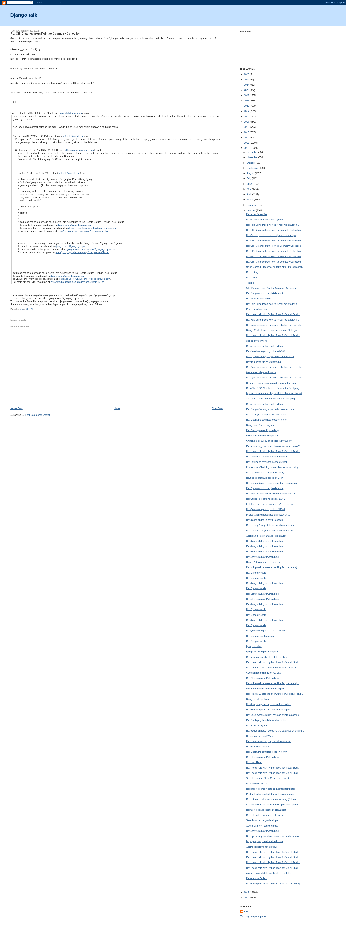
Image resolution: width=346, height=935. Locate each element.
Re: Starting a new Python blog (262, 430)
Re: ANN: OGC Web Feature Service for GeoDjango (273, 388)
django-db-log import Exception (262, 651)
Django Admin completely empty (263, 562)
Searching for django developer (262, 820)
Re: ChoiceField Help (257, 783)
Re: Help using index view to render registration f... (272, 224)
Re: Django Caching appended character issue (270, 356)
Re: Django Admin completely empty (265, 293)
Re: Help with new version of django (264, 815)
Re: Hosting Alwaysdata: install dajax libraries (270, 525)
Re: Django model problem (260, 636)
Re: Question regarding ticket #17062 (265, 351)
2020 (247, 106)
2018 (247, 116)
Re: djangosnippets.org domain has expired (268, 704)
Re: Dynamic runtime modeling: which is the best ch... (274, 325)
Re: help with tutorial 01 (258, 746)
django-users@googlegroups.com (74, 225)
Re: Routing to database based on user (266, 456)
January (251, 210)
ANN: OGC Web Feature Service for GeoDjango (271, 398)
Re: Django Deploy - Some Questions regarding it (272, 483)
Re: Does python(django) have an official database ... (274, 715)
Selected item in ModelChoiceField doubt (267, 778)
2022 (247, 95)
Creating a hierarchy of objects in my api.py (269, 440)
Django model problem (257, 699)
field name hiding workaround (261, 372)
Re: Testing (252, 272)
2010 (247, 897)
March (250, 199)
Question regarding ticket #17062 (263, 672)
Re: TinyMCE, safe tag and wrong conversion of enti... (274, 693)
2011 (247, 892)
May (249, 189)
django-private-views (256, 340)
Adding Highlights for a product (262, 846)
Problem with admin (256, 309)
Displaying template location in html (264, 841)
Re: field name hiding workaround (263, 362)
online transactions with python (262, 435)
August (251, 173)
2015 (247, 132)
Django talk (23, 15)
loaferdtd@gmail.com (71, 113)
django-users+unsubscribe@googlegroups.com (92, 228)
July (249, 178)
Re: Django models (256, 572)
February (252, 205)
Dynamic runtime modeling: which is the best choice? (274, 393)
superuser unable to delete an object (265, 688)
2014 (247, 137)
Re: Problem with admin (258, 298)
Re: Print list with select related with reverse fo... (271, 493)
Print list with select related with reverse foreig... (271, 794)
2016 (247, 127)
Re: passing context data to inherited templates (271, 788)
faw (246, 911)
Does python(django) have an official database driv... (273, 836)
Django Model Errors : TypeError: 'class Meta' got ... (273, 330)
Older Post (217, 408)
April (249, 194)
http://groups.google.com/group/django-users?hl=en (84, 231)
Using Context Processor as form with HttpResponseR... (275, 267)
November (252, 157)
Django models (254, 646)
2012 (247, 148)
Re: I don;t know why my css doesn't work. (268, 741)
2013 (247, 142)
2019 (247, 111)
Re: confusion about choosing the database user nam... (275, 730)
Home (117, 408)
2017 (247, 121)
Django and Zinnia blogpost (260, 425)
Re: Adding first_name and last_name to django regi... (274, 883)
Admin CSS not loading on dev (262, 825)
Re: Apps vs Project (256, 878)
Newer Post (16, 408)
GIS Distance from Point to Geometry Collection (271, 288)
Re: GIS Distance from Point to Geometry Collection (273, 230)
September (253, 168)
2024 (247, 84)
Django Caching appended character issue (268, 514)
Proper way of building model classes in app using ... (273, 467)
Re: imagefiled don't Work (259, 736)
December (252, 152)
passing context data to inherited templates (268, 873)
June (250, 184)
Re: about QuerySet (256, 214)
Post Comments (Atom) (37, 415)
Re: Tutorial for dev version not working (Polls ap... (272, 667)
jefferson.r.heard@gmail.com (79, 150)
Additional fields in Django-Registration (266, 535)
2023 (247, 90)
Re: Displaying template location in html (267, 414)
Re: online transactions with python (264, 219)
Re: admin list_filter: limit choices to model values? (273, 446)
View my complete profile (253, 916)
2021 (247, 100)
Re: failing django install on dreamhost (266, 810)
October (251, 162)
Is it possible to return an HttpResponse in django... (273, 804)
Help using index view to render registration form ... (272, 383)
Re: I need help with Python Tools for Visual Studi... (273, 314)
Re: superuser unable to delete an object (267, 657)
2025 (247, 79)
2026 (247, 74)
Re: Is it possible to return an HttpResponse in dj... (272, 567)
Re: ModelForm (254, 762)
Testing (250, 282)
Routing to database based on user (264, 477)
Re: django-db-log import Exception (264, 520)
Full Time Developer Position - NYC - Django (269, 504)
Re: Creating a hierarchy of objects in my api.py (271, 235)
